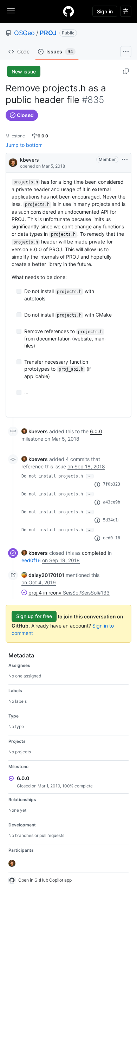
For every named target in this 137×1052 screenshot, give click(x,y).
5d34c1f (111, 520)
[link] (34, 431)
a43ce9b (111, 502)
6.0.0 (96, 431)
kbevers (29, 160)
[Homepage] (68, 11)
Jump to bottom (24, 145)
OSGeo (24, 33)
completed (94, 553)
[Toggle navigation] (11, 11)
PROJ (48, 33)
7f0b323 (111, 484)
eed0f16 (111, 537)
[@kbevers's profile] (13, 162)
